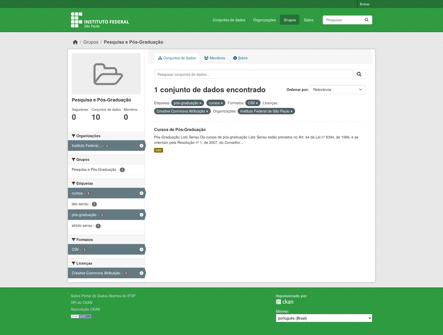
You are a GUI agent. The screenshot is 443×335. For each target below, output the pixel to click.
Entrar (365, 4)
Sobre (309, 19)
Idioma (282, 311)
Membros (217, 57)
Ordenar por (297, 89)
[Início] (75, 42)
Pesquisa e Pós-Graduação (133, 42)
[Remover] (200, 103)
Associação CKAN (85, 309)
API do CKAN (81, 302)
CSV (158, 150)
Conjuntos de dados (229, 19)
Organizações (264, 19)
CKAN (284, 301)
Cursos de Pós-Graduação (180, 129)
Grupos (290, 19)
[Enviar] (366, 19)
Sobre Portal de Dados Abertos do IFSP (103, 295)
